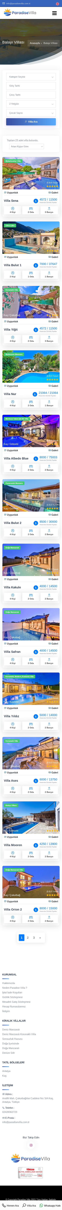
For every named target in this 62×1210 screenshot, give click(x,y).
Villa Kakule (12, 587)
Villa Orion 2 (13, 909)
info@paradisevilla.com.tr (18, 3)
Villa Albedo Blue (16, 458)
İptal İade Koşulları (12, 992)
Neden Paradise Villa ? (14, 988)
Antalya (6, 1071)
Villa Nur (10, 394)
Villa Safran (12, 651)
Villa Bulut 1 (12, 265)
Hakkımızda (8, 983)
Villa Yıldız (11, 716)
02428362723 (9, 1112)
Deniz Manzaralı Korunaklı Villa (19, 1034)
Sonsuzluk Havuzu (12, 1039)
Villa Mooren (13, 845)
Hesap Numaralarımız (14, 1006)
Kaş (4, 1076)
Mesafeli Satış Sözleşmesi (16, 1002)
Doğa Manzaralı (10, 1048)
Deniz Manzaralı (11, 1029)
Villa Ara (32, 121)
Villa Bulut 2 (12, 523)
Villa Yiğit (11, 329)
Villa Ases (11, 780)
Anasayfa (35, 43)
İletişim (6, 1011)
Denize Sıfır (8, 1053)
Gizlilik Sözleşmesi (12, 997)
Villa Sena (11, 200)
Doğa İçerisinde (10, 1043)
